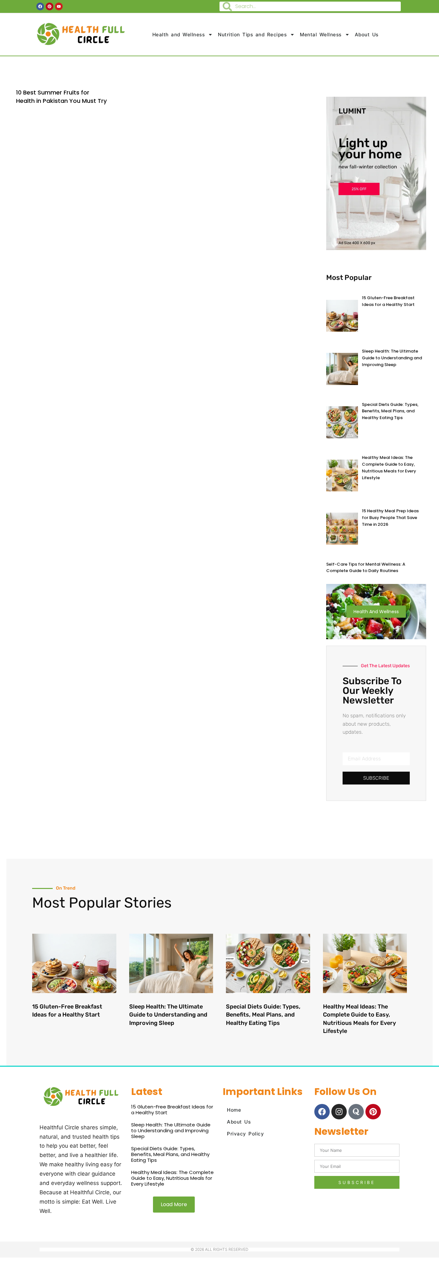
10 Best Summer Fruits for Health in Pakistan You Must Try (61, 96)
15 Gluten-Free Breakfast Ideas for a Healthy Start (388, 301)
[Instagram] (339, 1111)
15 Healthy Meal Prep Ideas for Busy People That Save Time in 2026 (390, 517)
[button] (174, 1205)
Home (234, 1110)
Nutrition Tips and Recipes (252, 34)
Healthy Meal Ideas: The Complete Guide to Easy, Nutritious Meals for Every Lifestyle (389, 467)
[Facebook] (322, 1111)
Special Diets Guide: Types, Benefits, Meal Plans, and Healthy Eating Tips (390, 411)
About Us (367, 34)
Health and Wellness (178, 34)
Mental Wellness (321, 34)
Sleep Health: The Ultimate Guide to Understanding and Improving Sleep (392, 358)
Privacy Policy (245, 1134)
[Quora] (356, 1111)
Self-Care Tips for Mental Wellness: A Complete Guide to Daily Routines (365, 567)
